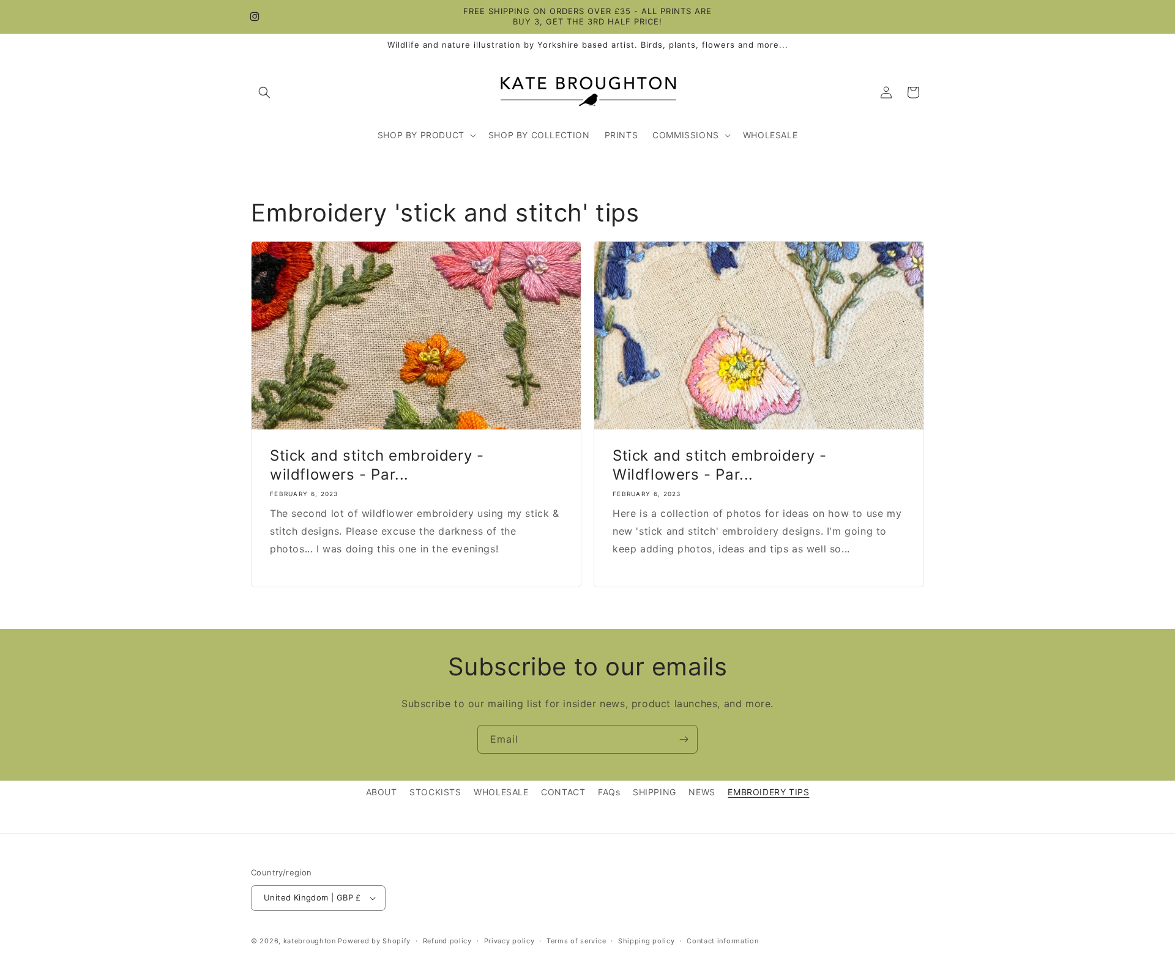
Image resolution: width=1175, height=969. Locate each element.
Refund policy (447, 941)
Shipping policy (646, 941)
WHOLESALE (501, 792)
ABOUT (381, 792)
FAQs (609, 792)
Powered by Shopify (374, 941)
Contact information (722, 941)
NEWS (701, 792)
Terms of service (576, 941)
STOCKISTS (435, 792)
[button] (264, 92)
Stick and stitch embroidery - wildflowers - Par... (376, 465)
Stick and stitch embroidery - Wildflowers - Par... (719, 465)
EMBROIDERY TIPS (768, 792)
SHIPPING (654, 792)
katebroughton (309, 941)
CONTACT (563, 792)
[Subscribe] (683, 739)
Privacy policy (509, 941)
